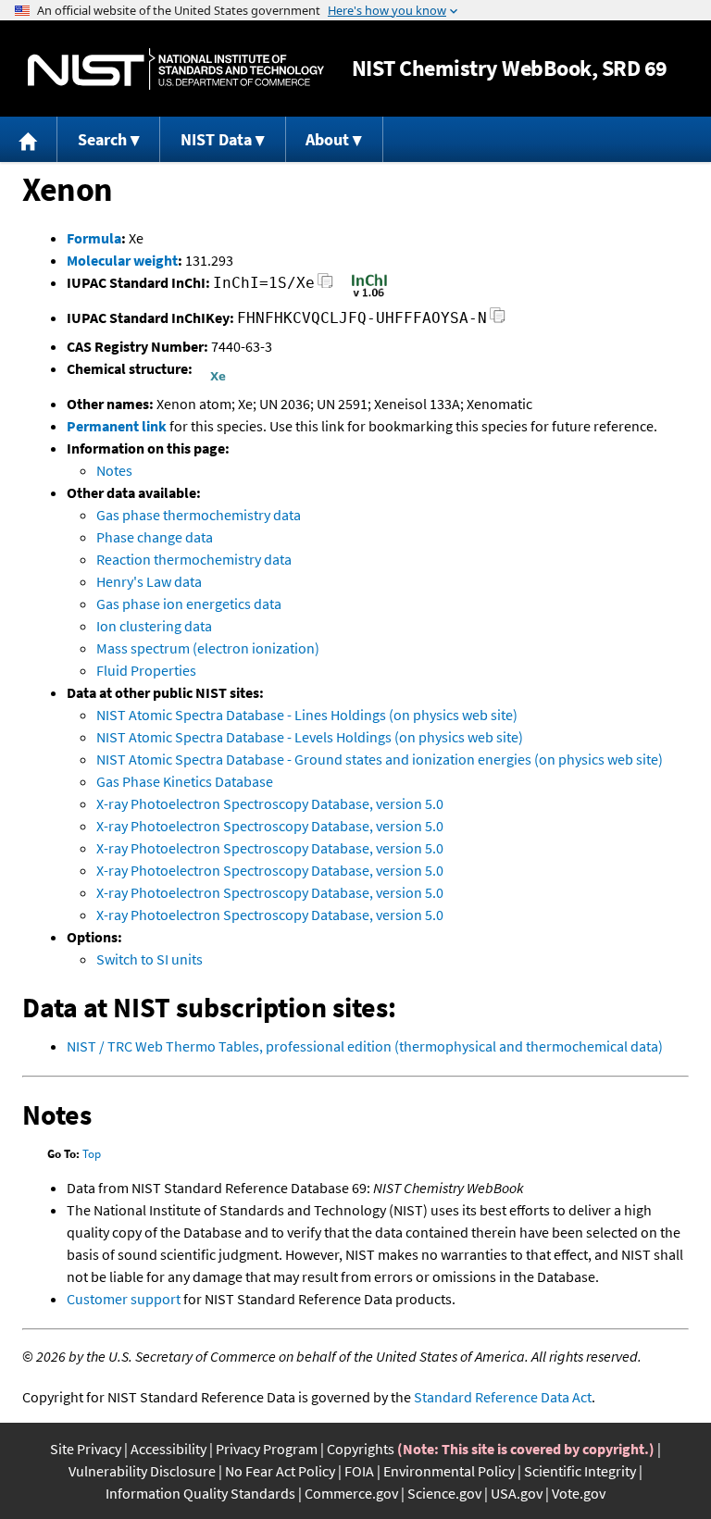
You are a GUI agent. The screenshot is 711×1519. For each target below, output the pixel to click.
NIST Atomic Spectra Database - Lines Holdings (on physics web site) (307, 714)
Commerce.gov (351, 1493)
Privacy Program (267, 1448)
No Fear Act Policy (280, 1471)
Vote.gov (578, 1493)
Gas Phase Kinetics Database (184, 781)
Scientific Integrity (580, 1471)
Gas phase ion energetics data (188, 603)
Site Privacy (85, 1448)
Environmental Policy (449, 1471)
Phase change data (154, 537)
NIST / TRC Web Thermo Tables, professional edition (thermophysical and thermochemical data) (365, 1046)
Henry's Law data (149, 581)
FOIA (359, 1471)
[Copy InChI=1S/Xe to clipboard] (325, 285)
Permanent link (117, 426)
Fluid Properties (146, 670)
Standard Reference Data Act (503, 1397)
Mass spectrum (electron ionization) (207, 648)
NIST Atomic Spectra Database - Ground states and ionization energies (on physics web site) (379, 759)
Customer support (124, 1298)
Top (91, 1154)
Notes (114, 470)
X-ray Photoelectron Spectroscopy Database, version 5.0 (269, 803)
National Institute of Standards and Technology (176, 69)
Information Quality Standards (200, 1493)
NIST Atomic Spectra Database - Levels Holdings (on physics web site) (309, 737)
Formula (94, 238)
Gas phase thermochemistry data (198, 514)
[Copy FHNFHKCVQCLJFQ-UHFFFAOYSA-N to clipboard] (497, 320)
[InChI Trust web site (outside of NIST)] (369, 295)
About (327, 139)
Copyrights (360, 1448)
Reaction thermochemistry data (194, 559)
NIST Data (216, 139)
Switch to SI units (149, 959)
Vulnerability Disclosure (142, 1471)
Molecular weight (122, 260)
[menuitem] (28, 139)
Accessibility (168, 1448)
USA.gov (517, 1493)
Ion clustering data (154, 625)
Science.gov (444, 1493)
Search (102, 139)
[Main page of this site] (28, 139)
